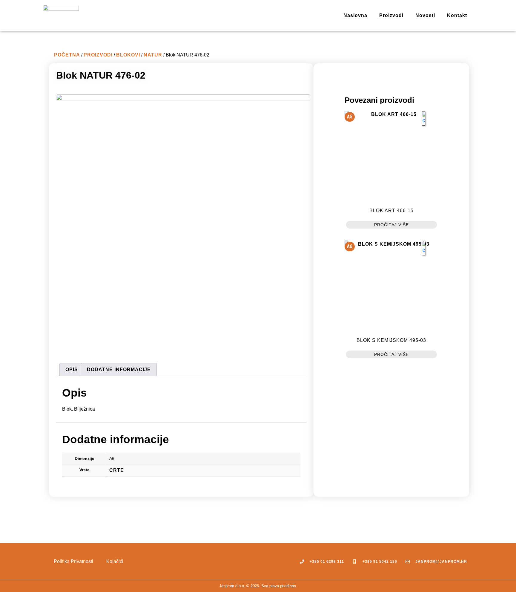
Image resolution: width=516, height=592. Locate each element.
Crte (116, 470)
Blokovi (128, 54)
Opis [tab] (71, 369)
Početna (67, 54)
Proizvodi (391, 15)
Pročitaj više (391, 224)
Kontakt (457, 15)
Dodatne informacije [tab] (119, 369)
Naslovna (355, 15)
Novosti (425, 15)
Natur (153, 54)
